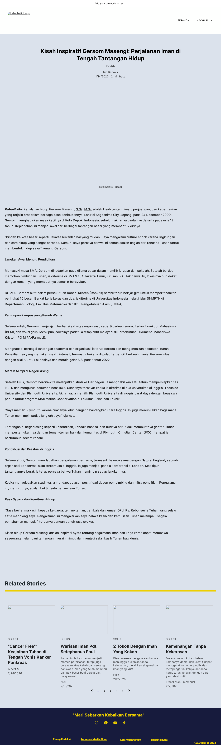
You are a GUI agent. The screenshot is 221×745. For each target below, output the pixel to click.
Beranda (183, 20)
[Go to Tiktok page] (124, 722)
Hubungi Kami (159, 739)
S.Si (79, 209)
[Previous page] (92, 691)
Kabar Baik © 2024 (205, 742)
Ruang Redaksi (62, 739)
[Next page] (129, 691)
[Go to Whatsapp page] (98, 722)
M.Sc (88, 209)
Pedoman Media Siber (94, 739)
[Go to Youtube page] (116, 722)
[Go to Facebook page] (107, 722)
